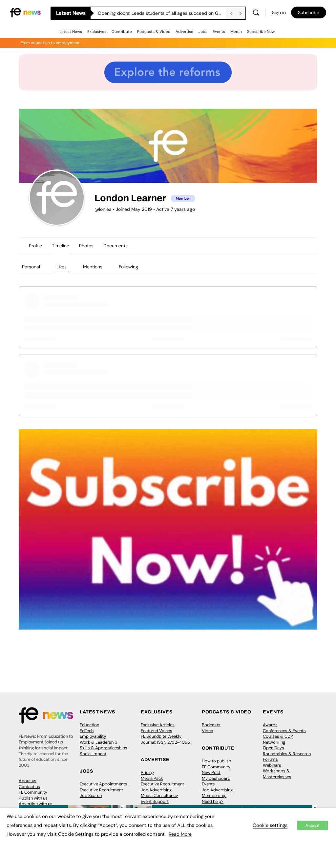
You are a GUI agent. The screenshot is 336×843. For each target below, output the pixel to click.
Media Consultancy (159, 795)
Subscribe (308, 12)
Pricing (147, 772)
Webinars (272, 765)
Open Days (273, 748)
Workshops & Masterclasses (277, 774)
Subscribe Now (261, 31)
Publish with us (33, 798)
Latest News (70, 31)
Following (128, 267)
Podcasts (211, 725)
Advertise (184, 31)
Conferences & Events (284, 730)
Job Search (91, 795)
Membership (214, 795)
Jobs (203, 31)
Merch (236, 31)
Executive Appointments (103, 784)
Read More (180, 834)
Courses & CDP (278, 736)
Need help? (212, 801)
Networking (274, 742)
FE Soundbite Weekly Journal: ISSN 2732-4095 (165, 739)
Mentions (92, 267)
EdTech (87, 730)
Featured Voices (156, 730)
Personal (31, 267)
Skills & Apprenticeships (103, 748)
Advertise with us (35, 803)
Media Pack (152, 778)
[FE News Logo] (25, 12)
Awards (270, 725)
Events (219, 31)
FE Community (33, 792)
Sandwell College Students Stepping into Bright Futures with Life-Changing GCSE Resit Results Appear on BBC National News (162, 13)
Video (207, 730)
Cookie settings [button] (270, 825)
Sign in (279, 12)
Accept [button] (312, 825)
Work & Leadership (98, 742)
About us (27, 780)
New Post (211, 772)
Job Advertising (156, 790)
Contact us (29, 786)
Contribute (122, 31)
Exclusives (96, 31)
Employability (93, 736)
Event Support (155, 801)
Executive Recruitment (101, 790)
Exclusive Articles (158, 725)
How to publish (216, 761)
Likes (61, 267)
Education (89, 725)
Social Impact (93, 753)
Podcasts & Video (153, 31)
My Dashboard (216, 778)
